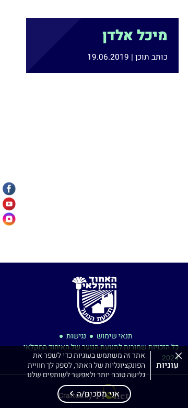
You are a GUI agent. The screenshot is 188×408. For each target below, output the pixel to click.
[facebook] (9, 189)
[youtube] (9, 204)
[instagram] (9, 219)
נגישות (76, 336)
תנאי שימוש (115, 336)
